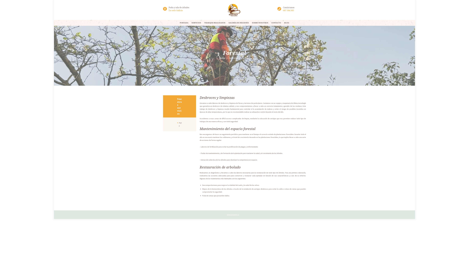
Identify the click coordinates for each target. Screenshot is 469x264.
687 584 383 (288, 10)
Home (222, 58)
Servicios (233, 58)
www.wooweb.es (233, 215)
